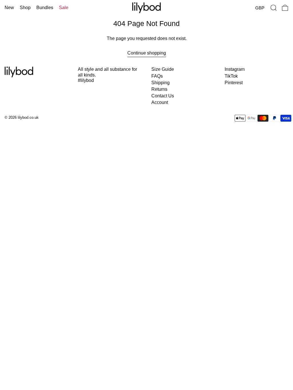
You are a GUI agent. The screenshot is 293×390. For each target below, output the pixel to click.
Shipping (160, 82)
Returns (159, 89)
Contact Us (162, 95)
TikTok (231, 76)
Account (159, 102)
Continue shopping (146, 53)
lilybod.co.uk (28, 117)
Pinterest (234, 82)
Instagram (235, 69)
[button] (273, 7)
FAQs (157, 76)
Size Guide (162, 69)
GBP (259, 7)
